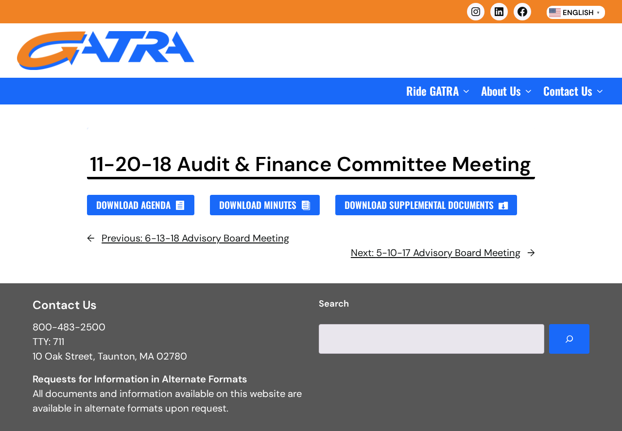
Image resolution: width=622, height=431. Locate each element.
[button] (438, 91)
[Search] (569, 339)
